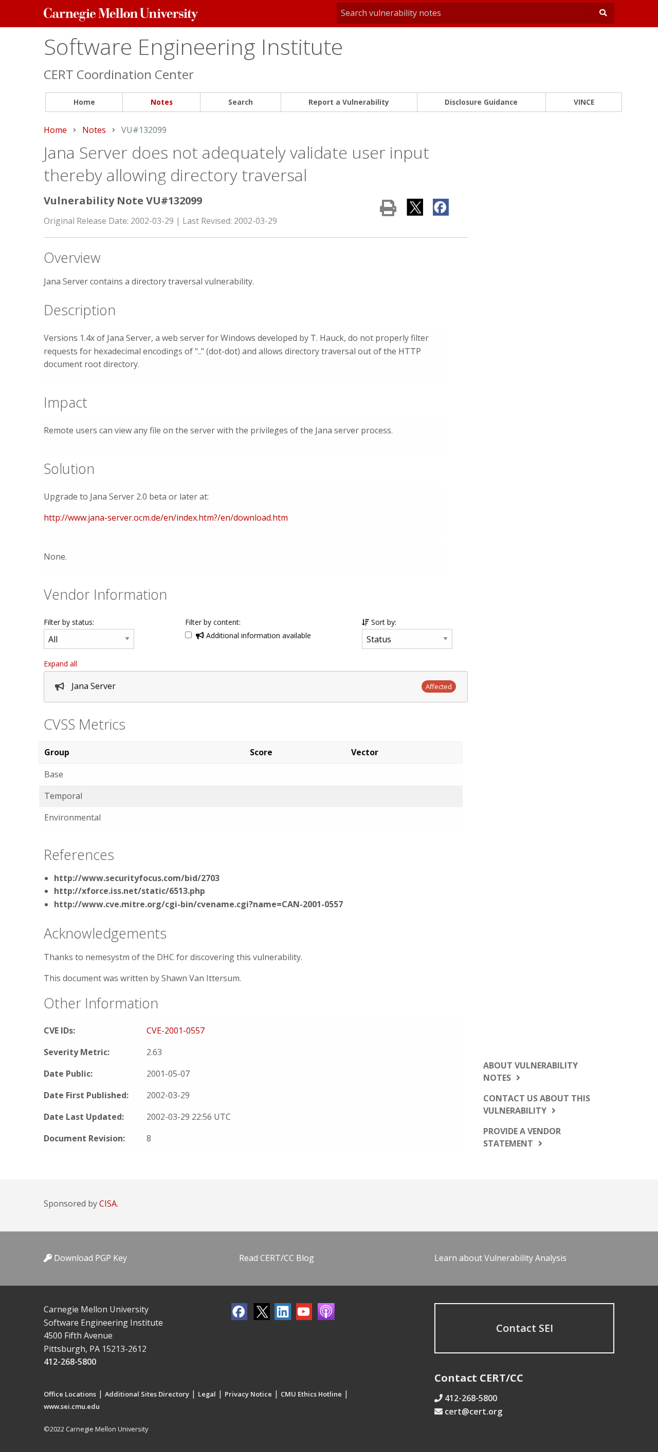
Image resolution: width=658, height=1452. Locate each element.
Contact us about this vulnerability (536, 1104)
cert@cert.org (473, 1411)
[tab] (256, 686)
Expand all (60, 663)
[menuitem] (84, 102)
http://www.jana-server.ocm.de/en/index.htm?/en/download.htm (166, 517)
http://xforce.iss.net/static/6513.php (129, 890)
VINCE (584, 102)
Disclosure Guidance (481, 102)
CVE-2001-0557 (176, 1030)
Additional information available (257, 635)
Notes (162, 102)
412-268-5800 (70, 1361)
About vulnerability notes (530, 1071)
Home (84, 102)
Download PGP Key (89, 1258)
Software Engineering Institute (193, 46)
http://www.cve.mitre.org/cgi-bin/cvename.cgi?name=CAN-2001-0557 (198, 904)
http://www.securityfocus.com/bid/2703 (137, 878)
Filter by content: (213, 622)
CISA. (108, 1203)
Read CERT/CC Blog (276, 1258)
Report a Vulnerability (348, 102)
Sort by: (382, 622)
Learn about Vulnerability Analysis (500, 1258)
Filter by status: (69, 622)
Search (240, 102)
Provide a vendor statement (522, 1137)
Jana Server (93, 686)
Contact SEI (524, 1328)
